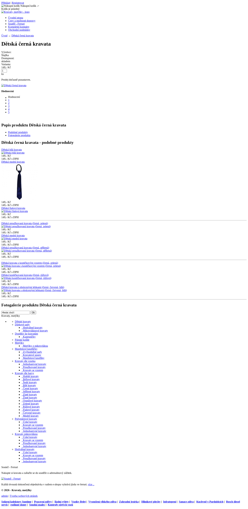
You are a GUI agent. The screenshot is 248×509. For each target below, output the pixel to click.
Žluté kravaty (29, 397)
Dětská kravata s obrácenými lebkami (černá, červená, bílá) (32, 287)
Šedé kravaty (29, 382)
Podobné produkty (18, 132)
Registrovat (18, 2)
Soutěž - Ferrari (16, 23)
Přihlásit (5, 2)
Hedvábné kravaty (32, 327)
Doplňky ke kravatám (26, 333)
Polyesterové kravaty (26, 418)
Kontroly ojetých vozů (60, 504)
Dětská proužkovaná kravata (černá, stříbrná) (25, 247)
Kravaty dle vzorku (25, 361)
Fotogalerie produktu (19, 135)
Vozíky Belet (78, 501)
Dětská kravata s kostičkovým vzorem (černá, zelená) (29, 262)
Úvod (4, 35)
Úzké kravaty (29, 421)
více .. (91, 484)
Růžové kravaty (31, 406)
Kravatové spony (31, 355)
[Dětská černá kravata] (13, 85)
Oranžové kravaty (32, 400)
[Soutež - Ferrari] (11, 478)
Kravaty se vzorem (32, 370)
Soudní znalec (37, 504)
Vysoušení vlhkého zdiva (102, 501)
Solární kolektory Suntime (16, 501)
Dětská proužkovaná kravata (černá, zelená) (24, 223)
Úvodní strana (15, 17)
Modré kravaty (30, 415)
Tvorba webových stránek (24, 495)
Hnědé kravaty (30, 376)
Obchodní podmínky (19, 29)
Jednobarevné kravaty (34, 364)
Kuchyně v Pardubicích (209, 501)
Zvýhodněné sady (32, 351)
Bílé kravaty (29, 385)
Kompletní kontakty (18, 26)
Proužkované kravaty (34, 367)
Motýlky (19, 342)
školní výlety (61, 501)
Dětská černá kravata (22, 35)
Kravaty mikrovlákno (26, 434)
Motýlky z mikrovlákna (35, 345)
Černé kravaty (30, 388)
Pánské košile (22, 339)
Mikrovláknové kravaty (35, 330)
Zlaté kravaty (29, 394)
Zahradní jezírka (129, 501)
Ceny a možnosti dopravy (21, 20)
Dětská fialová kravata (13, 208)
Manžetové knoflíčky (26, 348)
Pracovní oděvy (43, 501)
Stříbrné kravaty (31, 391)
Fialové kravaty (30, 409)
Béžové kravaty (31, 379)
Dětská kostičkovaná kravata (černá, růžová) (25, 275)
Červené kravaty (31, 412)
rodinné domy (18, 504)
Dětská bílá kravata (11, 149)
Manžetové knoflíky (33, 358)
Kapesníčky (29, 336)
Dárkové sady (22, 324)
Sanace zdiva (186, 501)
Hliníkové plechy (150, 501)
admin (4, 495)
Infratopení (169, 501)
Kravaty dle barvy (24, 373)
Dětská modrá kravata (13, 161)
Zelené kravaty (30, 403)
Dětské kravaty (23, 321)
